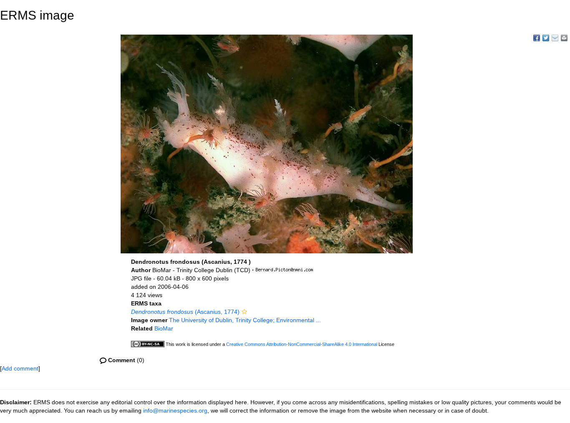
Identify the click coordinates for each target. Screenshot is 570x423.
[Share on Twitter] (545, 38)
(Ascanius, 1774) (185, 311)
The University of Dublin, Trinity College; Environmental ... (245, 320)
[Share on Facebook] (536, 38)
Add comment (20, 368)
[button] (244, 312)
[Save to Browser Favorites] (555, 38)
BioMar (163, 328)
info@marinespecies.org (175, 410)
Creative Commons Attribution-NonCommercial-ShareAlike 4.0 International (301, 344)
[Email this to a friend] (564, 38)
